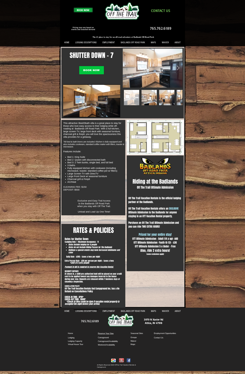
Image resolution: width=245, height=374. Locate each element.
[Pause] (66, 113)
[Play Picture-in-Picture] (112, 113)
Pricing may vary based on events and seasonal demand (83, 28)
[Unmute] (70, 113)
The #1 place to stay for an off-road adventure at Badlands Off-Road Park (123, 37)
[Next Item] (178, 68)
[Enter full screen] (116, 113)
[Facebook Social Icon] (129, 360)
